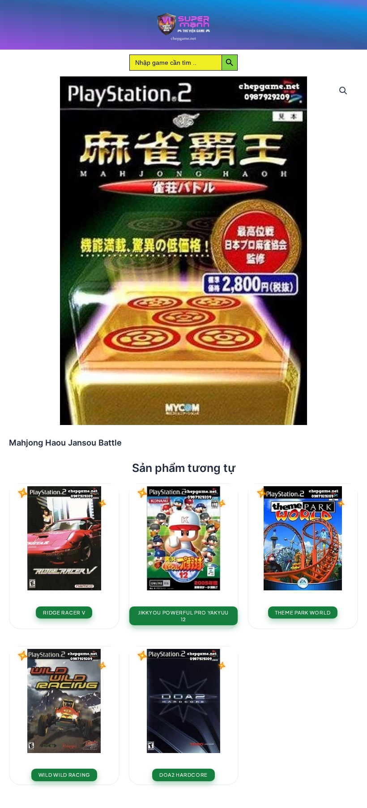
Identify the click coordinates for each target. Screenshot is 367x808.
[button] (343, 91)
